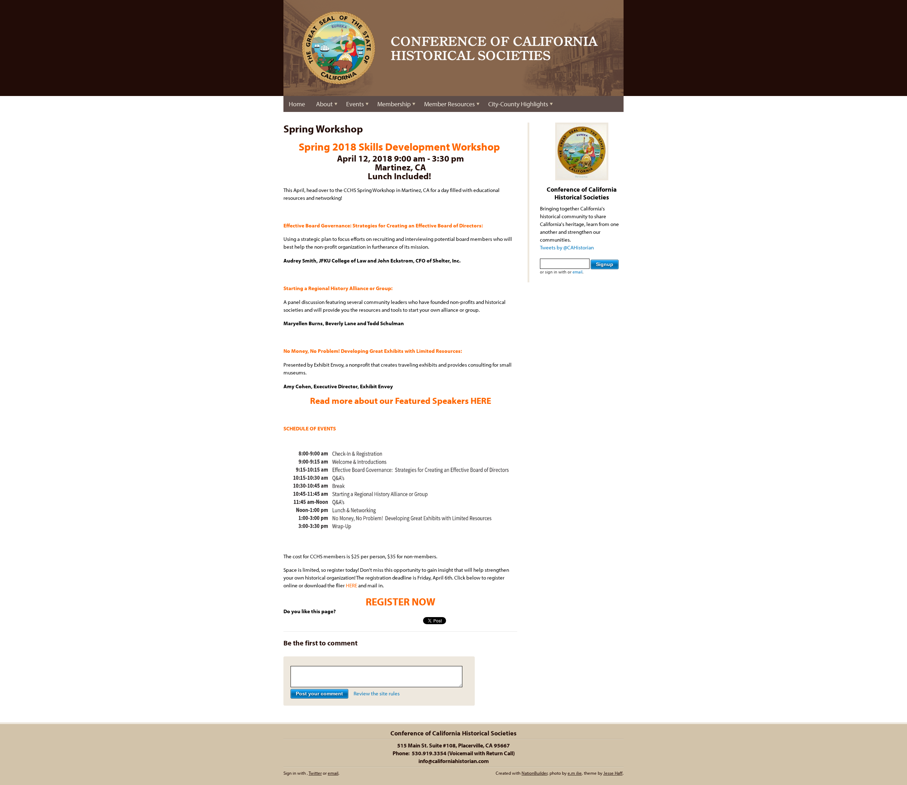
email (577, 272)
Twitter (315, 773)
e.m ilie (575, 773)
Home (297, 104)
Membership (394, 104)
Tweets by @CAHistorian (567, 247)
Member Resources (449, 104)
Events (355, 104)
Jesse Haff (612, 773)
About (324, 104)
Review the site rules (377, 693)
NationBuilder (534, 773)
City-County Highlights (518, 104)
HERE (481, 400)
